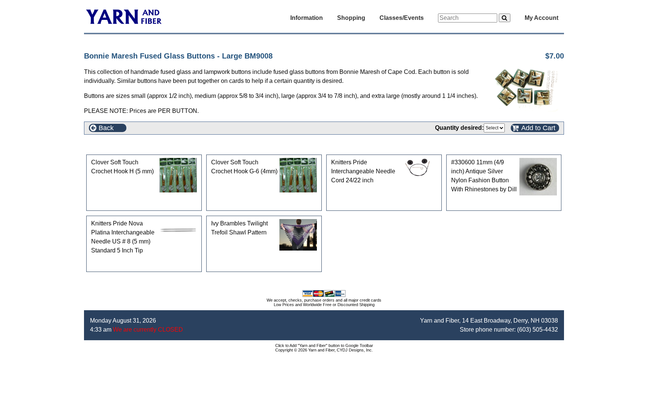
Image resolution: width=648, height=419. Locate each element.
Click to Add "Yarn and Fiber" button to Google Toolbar (324, 345)
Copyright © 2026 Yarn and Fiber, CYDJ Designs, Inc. (324, 350)
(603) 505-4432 (537, 329)
